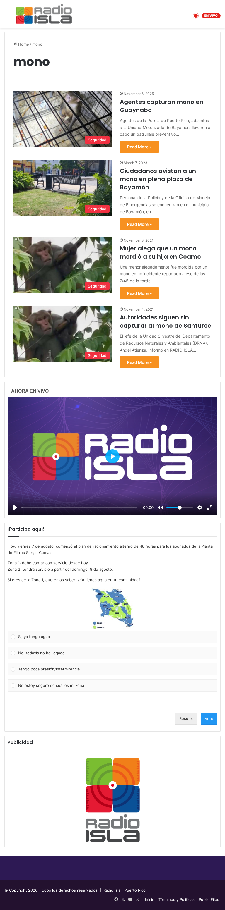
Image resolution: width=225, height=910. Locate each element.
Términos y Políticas (176, 899)
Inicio (149, 899)
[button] (112, 609)
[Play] (15, 507)
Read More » (139, 146)
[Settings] (199, 507)
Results (186, 718)
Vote (209, 718)
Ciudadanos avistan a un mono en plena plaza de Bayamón (158, 179)
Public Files (209, 899)
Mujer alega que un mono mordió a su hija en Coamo (160, 252)
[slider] (79, 507)
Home (23, 44)
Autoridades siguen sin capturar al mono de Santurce (165, 321)
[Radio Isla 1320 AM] (44, 14)
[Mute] (160, 507)
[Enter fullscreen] (209, 507)
